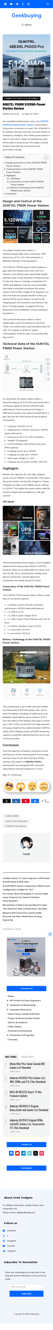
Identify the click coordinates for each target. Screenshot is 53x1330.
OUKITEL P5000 (11, 816)
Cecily (16, 113)
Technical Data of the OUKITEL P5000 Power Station (24, 170)
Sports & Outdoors (18, 1022)
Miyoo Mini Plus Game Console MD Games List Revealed (27, 1066)
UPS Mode (15, 178)
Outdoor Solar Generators (16, 821)
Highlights (11, 175)
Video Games (15, 1026)
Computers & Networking (23, 1005)
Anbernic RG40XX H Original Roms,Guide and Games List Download (29, 1108)
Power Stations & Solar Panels (22, 98)
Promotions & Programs (22, 1035)
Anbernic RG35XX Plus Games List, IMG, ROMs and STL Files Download (28, 1080)
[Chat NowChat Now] (50, 934)
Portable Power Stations (15, 826)
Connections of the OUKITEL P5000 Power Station (27, 183)
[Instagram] (17, 3)
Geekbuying (26, 15)
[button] (26, 25)
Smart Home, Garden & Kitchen (24, 1014)
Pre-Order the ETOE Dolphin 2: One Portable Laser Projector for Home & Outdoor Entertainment (25, 897)
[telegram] (23, 1153)
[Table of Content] (46, 158)
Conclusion (11, 193)
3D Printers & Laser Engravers (25, 1000)
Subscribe (26, 1293)
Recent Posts (28, 1056)
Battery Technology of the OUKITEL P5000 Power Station (27, 189)
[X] (23, 3)
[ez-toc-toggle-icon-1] (45, 158)
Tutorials (12, 1039)
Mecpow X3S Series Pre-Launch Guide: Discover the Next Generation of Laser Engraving (22, 916)
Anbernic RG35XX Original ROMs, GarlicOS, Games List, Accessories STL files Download (27, 1124)
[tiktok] (29, 1153)
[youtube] (11, 3)
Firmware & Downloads (20, 1030)
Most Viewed (10, 1056)
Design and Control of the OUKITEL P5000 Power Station (26, 164)
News (11, 996)
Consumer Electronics (21, 1009)
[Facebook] (5, 3)
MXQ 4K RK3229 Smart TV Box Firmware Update (26, 1094)
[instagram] (28, 3)
